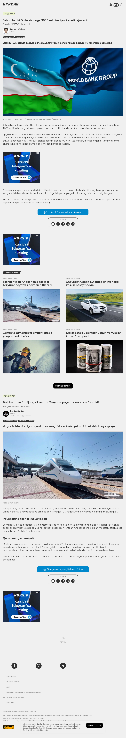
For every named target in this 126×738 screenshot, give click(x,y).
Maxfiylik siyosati (13, 682)
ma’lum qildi (110, 511)
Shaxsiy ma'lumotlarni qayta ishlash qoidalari (24, 692)
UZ (116, 5)
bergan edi (9, 559)
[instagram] (39, 666)
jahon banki (8, 37)
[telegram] (63, 666)
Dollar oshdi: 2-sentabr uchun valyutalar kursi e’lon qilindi (93, 334)
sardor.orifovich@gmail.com (20, 416)
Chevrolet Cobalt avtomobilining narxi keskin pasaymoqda (92, 283)
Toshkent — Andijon (26, 421)
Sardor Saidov (17, 411)
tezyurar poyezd (10, 421)
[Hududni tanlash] (110, 5)
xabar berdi (100, 128)
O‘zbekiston (19, 37)
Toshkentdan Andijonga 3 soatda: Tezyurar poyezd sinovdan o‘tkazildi (27, 283)
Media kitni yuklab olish (15, 697)
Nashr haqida (11, 677)
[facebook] (14, 666)
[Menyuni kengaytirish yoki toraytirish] (121, 5)
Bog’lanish (10, 702)
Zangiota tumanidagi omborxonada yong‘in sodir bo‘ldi (27, 334)
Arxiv (8, 687)
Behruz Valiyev (17, 29)
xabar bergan (36, 202)
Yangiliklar (9, 13)
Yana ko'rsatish (63, 386)
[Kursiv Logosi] (11, 4)
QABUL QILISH (94, 725)
